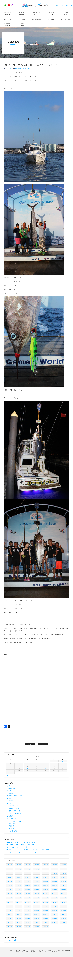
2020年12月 (27, 902)
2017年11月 (45, 923)
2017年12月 (36, 923)
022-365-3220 (67, 5)
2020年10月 (45, 902)
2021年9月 (9, 898)
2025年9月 (45, 869)
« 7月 (7, 775)
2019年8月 (45, 910)
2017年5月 (36, 927)
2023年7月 (63, 881)
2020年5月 (27, 906)
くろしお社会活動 (12, 831)
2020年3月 (45, 906)
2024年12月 (54, 873)
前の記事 (30, 744)
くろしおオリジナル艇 (15, 821)
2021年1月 (18, 902)
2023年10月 (36, 881)
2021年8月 (18, 898)
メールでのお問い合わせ (57, 5)
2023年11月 (27, 881)
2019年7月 (54, 910)
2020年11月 (36, 902)
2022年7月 (45, 889)
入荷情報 (11, 826)
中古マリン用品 (66, 19)
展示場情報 (12, 823)
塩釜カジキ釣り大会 (14, 811)
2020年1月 (63, 906)
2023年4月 (27, 885)
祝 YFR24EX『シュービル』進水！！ (18, 847)
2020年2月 (54, 906)
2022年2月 (27, 894)
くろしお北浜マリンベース (36, 5)
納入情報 (11, 828)
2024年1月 (9, 881)
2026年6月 (27, 865)
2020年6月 (18, 906)
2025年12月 (18, 869)
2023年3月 (36, 885)
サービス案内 (7, 19)
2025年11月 (27, 869)
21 (45, 768)
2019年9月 (36, 910)
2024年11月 (63, 873)
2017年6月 (27, 927)
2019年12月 (9, 910)
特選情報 (7, 13)
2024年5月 (45, 877)
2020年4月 (36, 906)
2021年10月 (63, 894)
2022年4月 (9, 894)
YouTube (9, 5)
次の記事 (42, 744)
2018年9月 (18, 918)
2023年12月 (18, 881)
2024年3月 (54, 877)
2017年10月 (54, 923)
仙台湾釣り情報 (13, 806)
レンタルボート (65, 13)
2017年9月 (63, 923)
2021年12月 (45, 894)
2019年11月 (18, 910)
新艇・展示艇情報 (36, 19)
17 (10, 768)
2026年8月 (9, 865)
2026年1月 (9, 869)
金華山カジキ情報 (19, 68)
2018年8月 (27, 918)
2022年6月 (54, 889)
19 (27, 768)
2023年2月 (45, 885)
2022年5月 (63, 889)
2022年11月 (9, 889)
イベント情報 (22, 19)
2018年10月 (9, 918)
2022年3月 (18, 894)
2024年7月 (27, 877)
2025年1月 (45, 873)
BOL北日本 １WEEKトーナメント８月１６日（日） (22, 842)
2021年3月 (63, 898)
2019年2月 (36, 914)
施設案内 (36, 13)
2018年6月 (45, 918)
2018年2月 (18, 923)
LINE (5, 5)
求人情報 (7, 24)
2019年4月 (18, 914)
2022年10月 (18, 889)
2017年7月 (18, 927)
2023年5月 (18, 885)
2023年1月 (54, 885)
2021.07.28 (8, 68)
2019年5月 (9, 914)
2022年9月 (27, 889)
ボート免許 (51, 13)
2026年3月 (54, 865)
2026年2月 (63, 865)
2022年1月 (36, 894)
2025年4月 (27, 873)
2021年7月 (27, 898)
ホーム (5, 950)
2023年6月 (9, 885)
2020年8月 (63, 902)
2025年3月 (36, 873)
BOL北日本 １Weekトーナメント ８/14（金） (22, 852)
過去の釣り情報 (11, 940)
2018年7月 (36, 918)
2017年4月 (45, 927)
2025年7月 (63, 869)
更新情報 (9, 791)
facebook (2, 5)
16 (62, 766)
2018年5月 (54, 918)
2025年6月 (9, 873)
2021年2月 (9, 902)
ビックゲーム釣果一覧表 (16, 813)
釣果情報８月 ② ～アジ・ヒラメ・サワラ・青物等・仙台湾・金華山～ (29, 849)
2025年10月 (36, 869)
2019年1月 (45, 914)
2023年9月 (45, 881)
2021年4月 (54, 898)
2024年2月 (63, 877)
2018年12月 (54, 914)
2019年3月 (27, 914)
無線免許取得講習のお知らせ (15, 796)
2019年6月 (63, 910)
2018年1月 (27, 923)
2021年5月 (45, 898)
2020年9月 (54, 902)
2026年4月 (45, 865)
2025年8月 (54, 869)
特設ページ (12, 793)
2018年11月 (63, 914)
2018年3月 (9, 923)
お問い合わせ (46, 951)
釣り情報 (21, 13)
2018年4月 (63, 918)
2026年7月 (18, 865)
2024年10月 (9, 877)
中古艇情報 (51, 19)
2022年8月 (36, 889)
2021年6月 (36, 898)
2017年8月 (9, 927)
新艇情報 (11, 801)
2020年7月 (9, 906)
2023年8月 (54, 881)
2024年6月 (36, 877)
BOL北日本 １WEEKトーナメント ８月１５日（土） (22, 844)
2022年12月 (63, 885)
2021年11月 (54, 894)
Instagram (12, 5)
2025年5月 (18, 873)
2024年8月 (18, 877)
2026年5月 (36, 865)
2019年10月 (27, 910)
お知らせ (9, 786)
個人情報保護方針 (55, 951)
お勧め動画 (10, 816)
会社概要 (21, 24)
